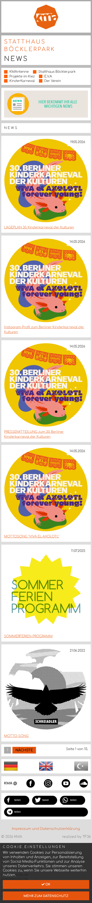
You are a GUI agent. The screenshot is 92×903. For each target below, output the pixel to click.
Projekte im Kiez (22, 76)
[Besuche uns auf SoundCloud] (83, 783)
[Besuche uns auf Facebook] (30, 783)
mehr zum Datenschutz (46, 896)
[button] (16, 800)
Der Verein (52, 81)
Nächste (24, 750)
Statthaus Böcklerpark (57, 72)
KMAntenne (19, 72)
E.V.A (48, 76)
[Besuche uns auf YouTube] (66, 783)
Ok (47, 884)
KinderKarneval (22, 81)
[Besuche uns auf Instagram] (48, 783)
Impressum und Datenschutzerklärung (46, 829)
